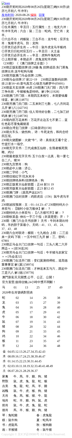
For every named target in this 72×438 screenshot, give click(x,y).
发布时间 (8, 15)
